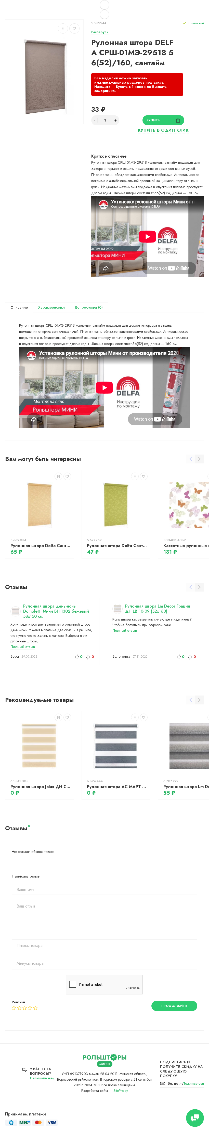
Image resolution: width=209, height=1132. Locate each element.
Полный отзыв (22, 646)
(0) (100, 307)
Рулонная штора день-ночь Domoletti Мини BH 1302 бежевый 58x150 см (56, 611)
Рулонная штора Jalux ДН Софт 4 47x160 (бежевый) (40, 787)
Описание (19, 307)
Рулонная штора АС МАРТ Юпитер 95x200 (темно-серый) (117, 787)
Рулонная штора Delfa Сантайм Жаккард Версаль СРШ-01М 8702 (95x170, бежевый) (40, 546)
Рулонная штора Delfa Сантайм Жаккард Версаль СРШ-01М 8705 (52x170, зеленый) (117, 546)
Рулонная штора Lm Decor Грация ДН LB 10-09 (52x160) (157, 608)
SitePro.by (120, 1090)
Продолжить (174, 1006)
